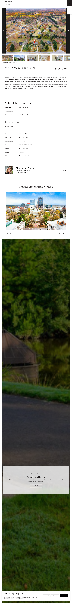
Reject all (47, 595)
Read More (61, 233)
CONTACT (69, 10)
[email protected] (25, 170)
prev (4, 30)
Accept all (64, 595)
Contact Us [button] (36, 485)
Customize (55, 595)
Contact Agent (62, 170)
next (68, 30)
